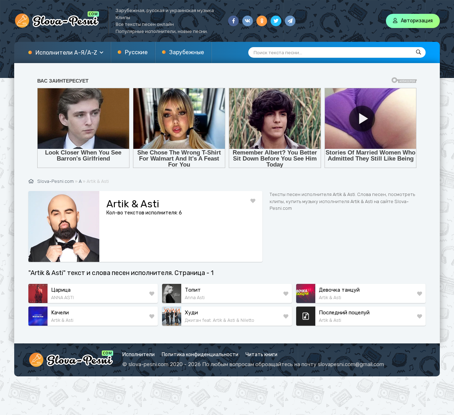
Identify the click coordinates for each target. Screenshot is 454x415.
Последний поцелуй (344, 312)
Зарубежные (186, 52)
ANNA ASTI (62, 297)
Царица (61, 290)
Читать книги (261, 355)
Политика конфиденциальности (200, 355)
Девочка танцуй (339, 290)
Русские (136, 52)
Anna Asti (195, 297)
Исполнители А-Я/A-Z (66, 52)
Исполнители (138, 355)
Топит (193, 290)
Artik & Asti (330, 297)
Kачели (60, 312)
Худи (191, 312)
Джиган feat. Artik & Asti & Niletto (219, 320)
